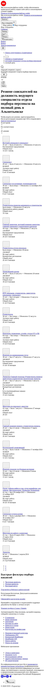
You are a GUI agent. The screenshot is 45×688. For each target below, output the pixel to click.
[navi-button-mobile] (3, 48)
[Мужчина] (6, 220)
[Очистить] (4, 74)
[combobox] (11, 70)
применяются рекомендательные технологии (19, 665)
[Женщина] (6, 139)
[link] (4, 36)
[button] (3, 41)
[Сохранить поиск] (3, 83)
